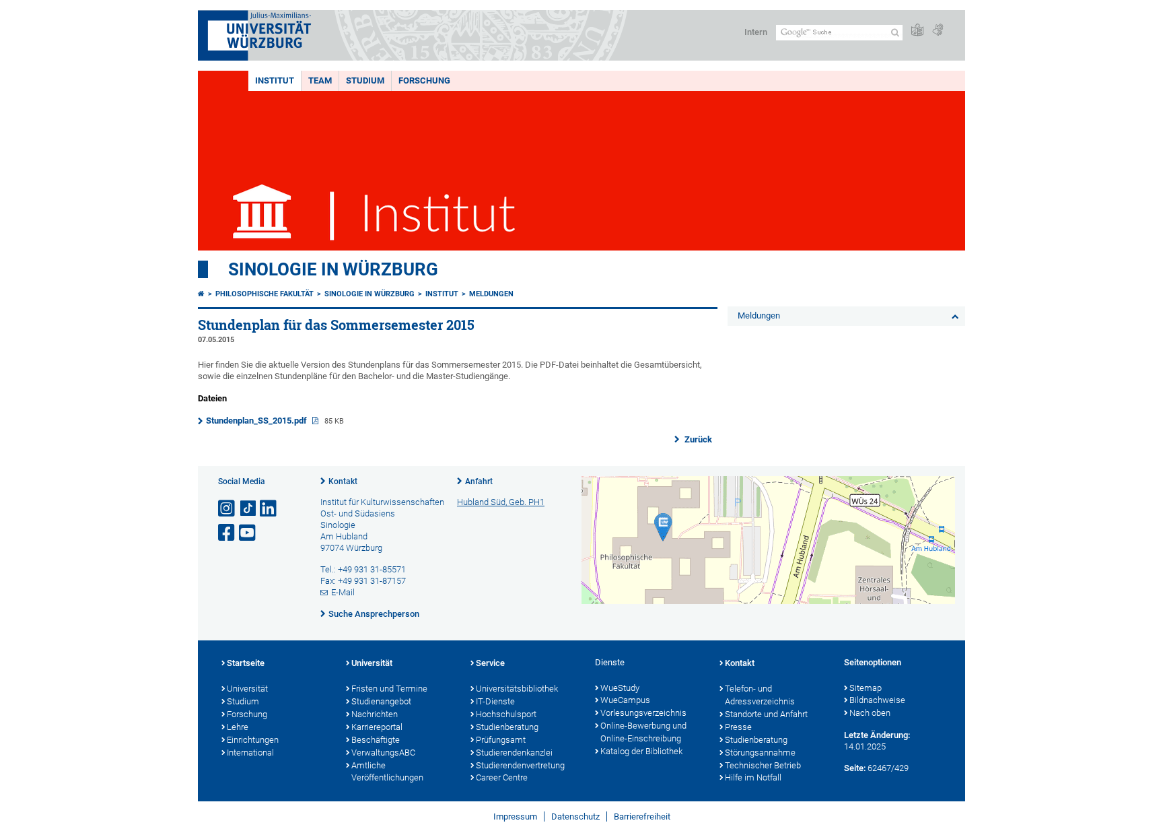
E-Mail (343, 592)
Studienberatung (507, 727)
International (250, 752)
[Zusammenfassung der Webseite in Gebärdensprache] (937, 31)
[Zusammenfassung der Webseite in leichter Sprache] (917, 31)
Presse (738, 727)
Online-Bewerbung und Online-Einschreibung (643, 732)
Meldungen (491, 294)
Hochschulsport (506, 714)
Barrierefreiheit (642, 816)
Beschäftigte (375, 740)
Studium (365, 80)
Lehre (237, 727)
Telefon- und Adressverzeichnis (760, 695)
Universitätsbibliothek (517, 689)
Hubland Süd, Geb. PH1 (500, 502)
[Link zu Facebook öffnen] (227, 533)
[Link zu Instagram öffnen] (227, 509)
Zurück (697, 439)
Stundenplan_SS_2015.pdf (257, 420)
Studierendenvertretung (520, 765)
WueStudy (619, 688)
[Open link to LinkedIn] (269, 509)
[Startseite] (201, 294)
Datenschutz (575, 816)
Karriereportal (376, 727)
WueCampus (625, 700)
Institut (274, 80)
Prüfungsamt (501, 740)
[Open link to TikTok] (248, 509)
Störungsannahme (760, 752)
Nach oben (869, 713)
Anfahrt (479, 481)
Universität (247, 689)
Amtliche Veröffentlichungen (387, 771)
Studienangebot (381, 701)
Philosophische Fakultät (264, 294)
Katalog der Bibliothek (641, 751)
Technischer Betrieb (763, 765)
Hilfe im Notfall (753, 777)
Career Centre (502, 777)
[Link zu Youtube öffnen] (248, 533)
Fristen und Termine (389, 689)
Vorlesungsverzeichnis (643, 713)
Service (490, 663)
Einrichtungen (253, 740)
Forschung (424, 80)
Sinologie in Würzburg (333, 269)
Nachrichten (374, 714)
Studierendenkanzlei (514, 752)
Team (320, 80)
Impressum (515, 816)
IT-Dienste (495, 701)
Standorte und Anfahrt (766, 714)
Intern (755, 32)
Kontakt (342, 481)
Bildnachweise (877, 700)
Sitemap (865, 688)
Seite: (855, 768)
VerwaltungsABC (383, 752)
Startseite (246, 663)
